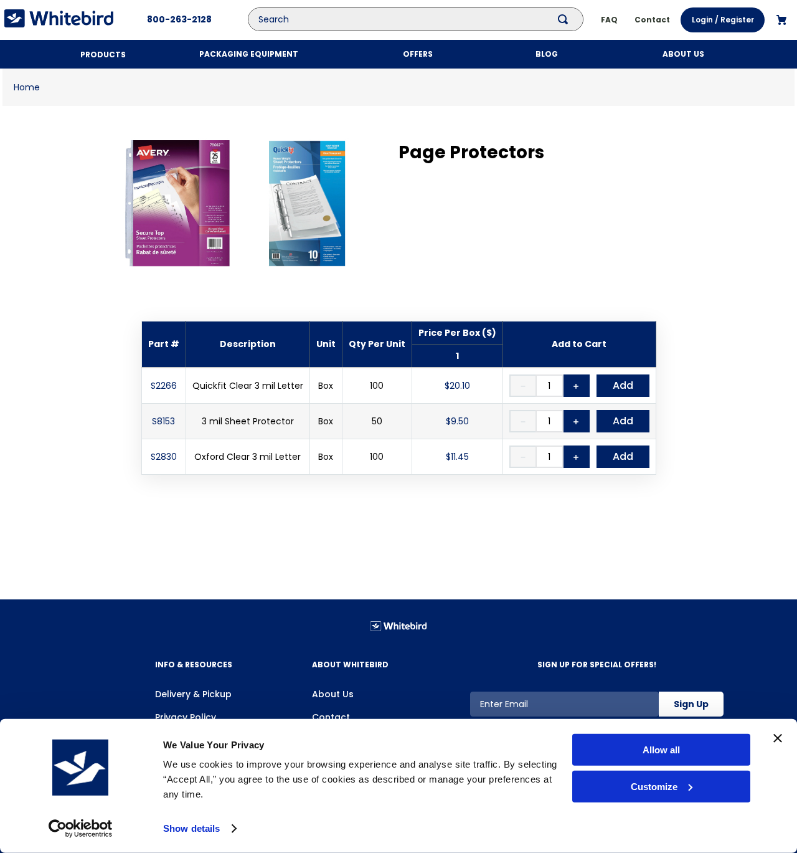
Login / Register (723, 19)
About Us (333, 694)
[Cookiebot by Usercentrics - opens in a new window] (80, 828)
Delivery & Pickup (193, 694)
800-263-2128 (179, 19)
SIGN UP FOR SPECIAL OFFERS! (596, 664)
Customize (654, 786)
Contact (331, 717)
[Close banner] (777, 738)
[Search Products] (565, 19)
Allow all (661, 750)
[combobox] (424, 19)
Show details (191, 828)
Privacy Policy (185, 717)
